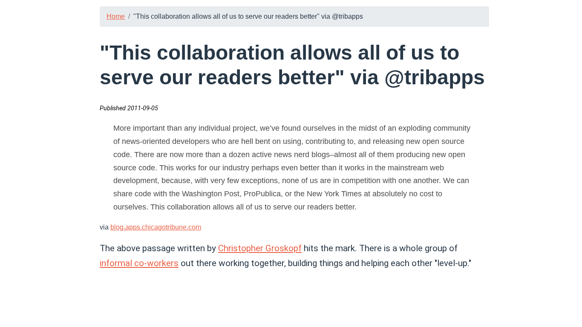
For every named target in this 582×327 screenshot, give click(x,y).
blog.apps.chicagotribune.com (155, 227)
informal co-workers (139, 263)
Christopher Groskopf (260, 248)
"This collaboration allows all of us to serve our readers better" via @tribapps (248, 16)
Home (116, 16)
